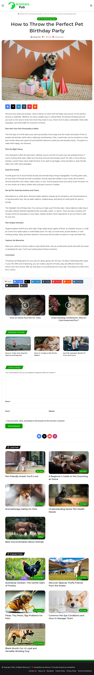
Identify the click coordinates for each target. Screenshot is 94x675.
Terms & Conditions (85, 671)
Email (8, 411)
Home (21, 14)
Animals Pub (36, 37)
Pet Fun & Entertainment (34, 14)
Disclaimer (50, 671)
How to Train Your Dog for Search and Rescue (16, 354)
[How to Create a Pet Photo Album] (47, 344)
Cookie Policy (60, 671)
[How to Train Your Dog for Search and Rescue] (18, 344)
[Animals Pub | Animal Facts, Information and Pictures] (19, 5)
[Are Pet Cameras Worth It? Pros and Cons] (76, 344)
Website (52, 411)
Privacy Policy (71, 671)
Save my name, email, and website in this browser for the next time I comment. (36, 421)
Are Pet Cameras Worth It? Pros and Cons (74, 354)
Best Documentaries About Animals (24, 542)
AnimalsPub (71, 667)
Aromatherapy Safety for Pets (21, 509)
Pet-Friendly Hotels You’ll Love (21, 476)
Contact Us (33, 671)
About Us (41, 671)
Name (8, 401)
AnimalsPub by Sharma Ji (42, 667)
